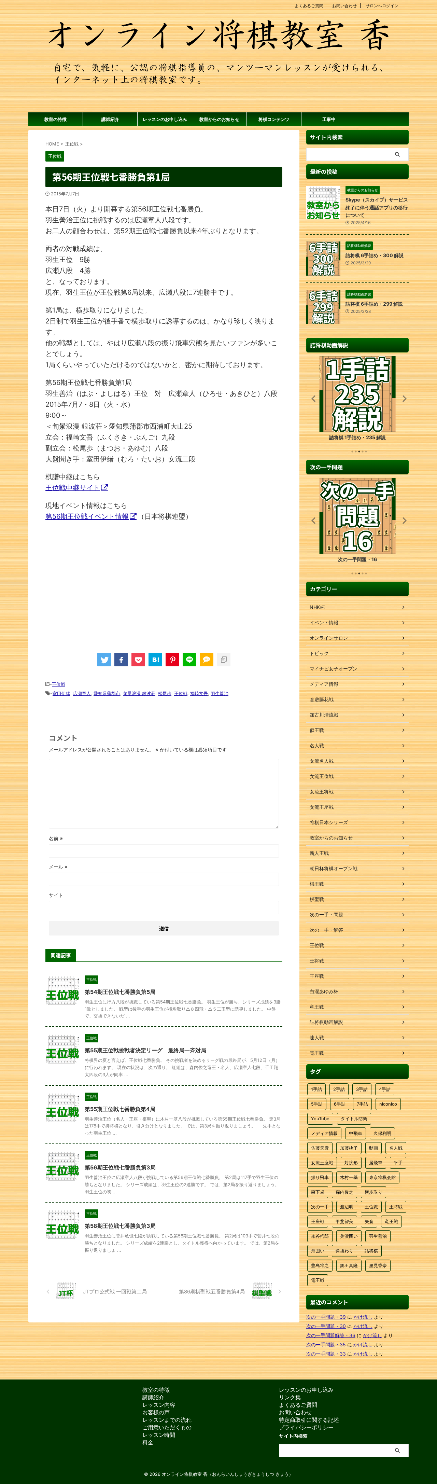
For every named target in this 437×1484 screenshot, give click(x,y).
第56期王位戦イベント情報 (87, 516)
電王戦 (317, 1280)
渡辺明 (346, 1206)
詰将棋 (371, 1250)
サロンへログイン (382, 5)
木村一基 (349, 1177)
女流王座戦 (322, 1162)
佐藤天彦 (320, 1148)
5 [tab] (366, 451)
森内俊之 (344, 1192)
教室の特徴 (55, 119)
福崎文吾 (199, 693)
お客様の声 (156, 1412)
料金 (147, 1442)
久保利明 (382, 1133)
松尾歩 (164, 693)
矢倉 (369, 1221)
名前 (56, 838)
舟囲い (317, 1250)
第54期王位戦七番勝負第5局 (120, 991)
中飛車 (355, 1133)
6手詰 (340, 1104)
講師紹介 (110, 119)
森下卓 (317, 1192)
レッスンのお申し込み (165, 119)
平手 (398, 1162)
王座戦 (317, 1221)
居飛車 (375, 1162)
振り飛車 (320, 1177)
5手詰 (317, 1104)
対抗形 (351, 1162)
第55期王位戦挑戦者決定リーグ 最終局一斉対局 (145, 1050)
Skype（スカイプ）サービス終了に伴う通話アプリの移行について (377, 207)
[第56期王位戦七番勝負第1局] (155, 659)
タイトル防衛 (354, 1118)
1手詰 (316, 1089)
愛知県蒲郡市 (107, 693)
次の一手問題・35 (326, 1344)
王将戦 (396, 1206)
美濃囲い (349, 1236)
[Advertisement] (102, 583)
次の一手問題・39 (326, 1317)
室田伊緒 (61, 693)
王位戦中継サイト (72, 488)
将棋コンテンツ (274, 119)
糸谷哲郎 (320, 1236)
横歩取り (373, 1192)
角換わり (344, 1250)
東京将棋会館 (382, 1177)
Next (402, 398)
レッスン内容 (158, 1404)
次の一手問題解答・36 (330, 1335)
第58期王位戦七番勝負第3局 (120, 1225)
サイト (56, 895)
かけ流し (362, 1317)
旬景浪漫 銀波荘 (139, 693)
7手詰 (362, 1104)
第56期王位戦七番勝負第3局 (120, 1167)
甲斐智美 (344, 1221)
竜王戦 (391, 1221)
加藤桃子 (349, 1148)
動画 (373, 1148)
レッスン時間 (158, 1434)
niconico (388, 1104)
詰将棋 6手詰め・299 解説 (374, 304)
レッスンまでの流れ (167, 1419)
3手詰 (362, 1089)
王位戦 (58, 684)
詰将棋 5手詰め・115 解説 (357, 437)
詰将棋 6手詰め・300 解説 (375, 255)
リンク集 (290, 1397)
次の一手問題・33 (326, 1354)
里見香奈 (378, 1265)
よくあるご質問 (309, 5)
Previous (312, 398)
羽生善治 (219, 693)
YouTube (320, 1118)
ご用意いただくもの (167, 1427)
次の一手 (320, 1206)
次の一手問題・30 (326, 1326)
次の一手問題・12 (357, 559)
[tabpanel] (357, 400)
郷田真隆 (349, 1265)
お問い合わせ (344, 5)
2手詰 (339, 1089)
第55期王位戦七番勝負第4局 (120, 1109)
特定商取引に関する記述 (309, 1419)
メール (58, 867)
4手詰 (385, 1089)
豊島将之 (320, 1265)
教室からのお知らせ (219, 119)
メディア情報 (324, 1133)
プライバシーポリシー (306, 1427)
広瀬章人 (82, 693)
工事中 (329, 119)
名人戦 (396, 1148)
